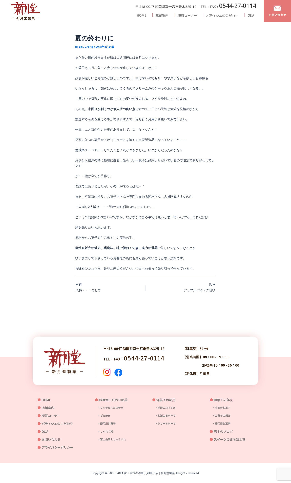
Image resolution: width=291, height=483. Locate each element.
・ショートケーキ (164, 423)
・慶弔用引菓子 (105, 423)
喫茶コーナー (187, 15)
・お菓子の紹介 (220, 415)
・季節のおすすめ (164, 407)
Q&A (251, 15)
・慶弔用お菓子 (220, 423)
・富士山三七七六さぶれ (110, 439)
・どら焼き (102, 415)
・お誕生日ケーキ (164, 415)
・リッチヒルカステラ (109, 407)
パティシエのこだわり (222, 15)
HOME (141, 15)
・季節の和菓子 (220, 407)
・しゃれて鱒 (104, 431)
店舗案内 (162, 15)
